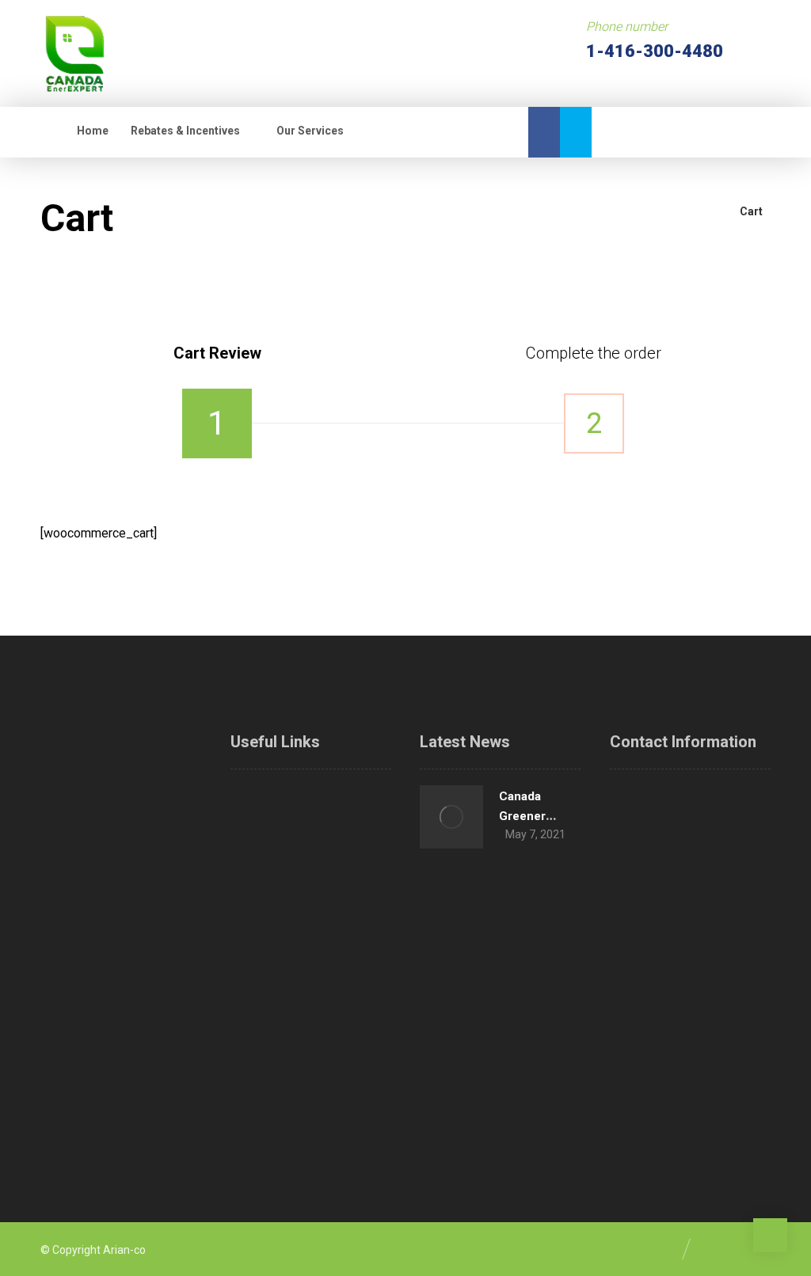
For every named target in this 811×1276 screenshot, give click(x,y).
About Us (356, 796)
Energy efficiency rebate (340, 945)
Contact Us (361, 1094)
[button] (388, 131)
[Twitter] (576, 132)
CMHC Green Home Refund (263, 945)
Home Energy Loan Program (346, 848)
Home (264, 796)
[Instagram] (76, 1070)
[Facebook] (544, 132)
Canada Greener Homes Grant (536, 816)
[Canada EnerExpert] (74, 53)
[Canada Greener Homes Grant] (451, 817)
